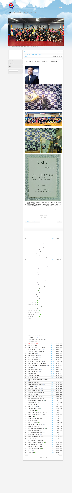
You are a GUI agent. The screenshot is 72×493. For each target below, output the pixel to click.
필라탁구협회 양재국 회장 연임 (32, 373)
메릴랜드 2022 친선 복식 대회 (32, 404)
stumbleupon (16, 66)
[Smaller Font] (55, 59)
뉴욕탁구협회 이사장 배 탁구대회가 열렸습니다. (35, 392)
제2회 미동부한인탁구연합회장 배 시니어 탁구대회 (35, 424)
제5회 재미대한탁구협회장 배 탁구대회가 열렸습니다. (36, 396)
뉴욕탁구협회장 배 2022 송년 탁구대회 (34, 408)
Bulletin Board (26, 12)
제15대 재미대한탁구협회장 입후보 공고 (34, 359)
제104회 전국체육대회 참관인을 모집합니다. (34, 440)
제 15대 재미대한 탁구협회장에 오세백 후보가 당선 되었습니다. (37, 365)
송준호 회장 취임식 (31, 452)
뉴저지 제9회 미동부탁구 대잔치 (33, 331)
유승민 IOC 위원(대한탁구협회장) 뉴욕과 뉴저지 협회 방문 (37, 398)
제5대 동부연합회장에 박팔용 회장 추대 (34, 369)
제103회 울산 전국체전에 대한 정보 (33, 394)
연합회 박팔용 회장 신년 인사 (32, 353)
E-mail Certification (19, 57)
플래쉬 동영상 (19, 16)
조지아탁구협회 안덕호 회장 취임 (33, 377)
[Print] (62, 59)
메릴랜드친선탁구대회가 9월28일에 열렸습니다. (35, 320)
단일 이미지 (15, 16)
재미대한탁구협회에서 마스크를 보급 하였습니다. (35, 349)
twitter (12, 66)
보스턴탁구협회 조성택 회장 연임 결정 (34, 375)
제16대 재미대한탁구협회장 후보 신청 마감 (34, 430)
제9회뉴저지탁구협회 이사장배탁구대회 (34, 314)
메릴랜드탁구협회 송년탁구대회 (33, 290)
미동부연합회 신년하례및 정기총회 (33, 298)
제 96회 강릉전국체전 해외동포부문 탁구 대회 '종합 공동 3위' (37, 262)
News (10, 12)
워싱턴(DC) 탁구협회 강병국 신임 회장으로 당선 (35, 418)
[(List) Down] (58, 59)
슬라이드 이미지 (17, 16)
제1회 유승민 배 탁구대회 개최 (32, 406)
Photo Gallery (19, 12)
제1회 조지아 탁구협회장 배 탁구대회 (33, 355)
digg (15, 66)
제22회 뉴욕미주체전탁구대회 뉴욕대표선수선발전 (35, 414)
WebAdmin (26, 56)
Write (60, 454)
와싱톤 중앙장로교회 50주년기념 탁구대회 (34, 448)
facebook (13, 66)
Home (35, 12)
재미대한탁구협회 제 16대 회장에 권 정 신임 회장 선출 (33, 54)
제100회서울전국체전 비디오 (32, 345)
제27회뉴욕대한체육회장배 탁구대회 (33, 316)
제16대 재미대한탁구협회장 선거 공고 (33, 426)
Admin (52, 238)
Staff (14, 12)
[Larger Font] (54, 59)
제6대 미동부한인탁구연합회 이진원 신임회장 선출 (35, 446)
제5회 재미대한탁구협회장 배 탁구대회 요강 (34, 388)
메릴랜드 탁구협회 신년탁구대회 (33, 422)
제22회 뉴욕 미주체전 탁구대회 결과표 (34, 434)
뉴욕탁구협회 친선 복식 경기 (32, 302)
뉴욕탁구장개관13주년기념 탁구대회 (33, 292)
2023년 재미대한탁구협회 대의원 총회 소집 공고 (35, 432)
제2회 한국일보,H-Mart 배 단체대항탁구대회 (34, 306)
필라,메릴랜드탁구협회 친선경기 (33, 312)
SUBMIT (21, 53)
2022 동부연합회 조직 (31, 386)
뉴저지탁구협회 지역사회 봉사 (32, 337)
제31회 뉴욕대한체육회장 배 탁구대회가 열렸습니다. (36, 442)
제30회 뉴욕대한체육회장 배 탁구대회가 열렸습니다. (36, 400)
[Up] (57, 59)
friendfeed (17, 66)
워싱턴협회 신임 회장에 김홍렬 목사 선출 (34, 402)
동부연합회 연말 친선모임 (32, 410)
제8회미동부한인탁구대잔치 (32, 304)
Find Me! (15, 57)
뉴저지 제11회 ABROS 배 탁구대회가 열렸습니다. (35, 384)
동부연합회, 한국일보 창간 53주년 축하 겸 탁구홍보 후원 (36, 339)
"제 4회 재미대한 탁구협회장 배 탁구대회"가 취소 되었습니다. (37, 363)
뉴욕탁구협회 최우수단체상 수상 (33, 333)
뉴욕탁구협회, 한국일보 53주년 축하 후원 (34, 341)
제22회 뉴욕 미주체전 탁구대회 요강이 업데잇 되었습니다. (37, 412)
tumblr (18, 66)
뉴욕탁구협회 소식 (31, 367)
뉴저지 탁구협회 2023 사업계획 (33, 420)
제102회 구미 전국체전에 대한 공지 (33, 357)
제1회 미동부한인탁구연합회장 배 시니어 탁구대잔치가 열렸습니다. (38, 379)
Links (31, 12)
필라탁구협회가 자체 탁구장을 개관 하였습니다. (35, 444)
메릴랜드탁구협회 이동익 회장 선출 (33, 371)
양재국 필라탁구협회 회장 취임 (32, 308)
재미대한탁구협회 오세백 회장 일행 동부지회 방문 (35, 361)
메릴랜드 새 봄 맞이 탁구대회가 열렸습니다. (34, 390)
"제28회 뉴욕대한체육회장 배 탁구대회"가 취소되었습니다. (37, 347)
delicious (14, 66)
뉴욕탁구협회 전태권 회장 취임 (32, 382)
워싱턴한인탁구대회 (31, 318)
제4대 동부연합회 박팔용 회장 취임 (33, 310)
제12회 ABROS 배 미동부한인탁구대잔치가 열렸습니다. (36, 428)
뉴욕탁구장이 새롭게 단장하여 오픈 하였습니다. (35, 351)
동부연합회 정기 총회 (31, 438)
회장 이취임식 (30, 450)
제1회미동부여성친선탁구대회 (32, 300)
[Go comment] (60, 59)
